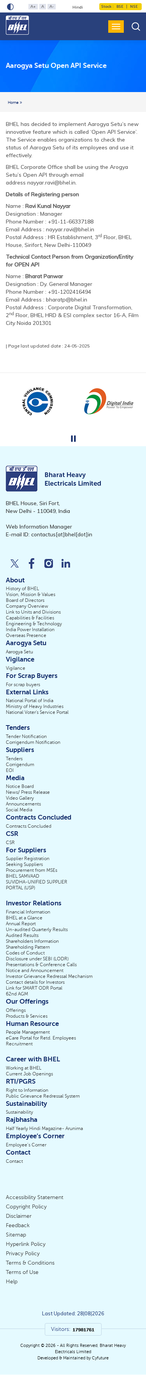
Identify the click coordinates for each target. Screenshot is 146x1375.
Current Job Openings (29, 1074)
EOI (10, 770)
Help (12, 1282)
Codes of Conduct (25, 953)
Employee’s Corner (26, 1145)
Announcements (23, 804)
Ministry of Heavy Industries (34, 706)
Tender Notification (26, 736)
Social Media (19, 810)
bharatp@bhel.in (66, 299)
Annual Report (21, 923)
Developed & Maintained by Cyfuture (73, 1358)
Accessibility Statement (34, 1197)
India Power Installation (30, 629)
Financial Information (28, 912)
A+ (33, 6)
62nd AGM (17, 994)
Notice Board (20, 786)
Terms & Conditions (30, 1263)
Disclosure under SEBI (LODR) (37, 959)
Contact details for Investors (35, 982)
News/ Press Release (28, 792)
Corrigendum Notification (33, 742)
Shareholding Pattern (28, 947)
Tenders (14, 758)
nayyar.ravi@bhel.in (51, 182)
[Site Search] (136, 26)
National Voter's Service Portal (37, 712)
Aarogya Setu (19, 652)
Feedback (18, 1225)
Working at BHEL (23, 1068)
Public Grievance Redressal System (43, 1096)
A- (51, 6)
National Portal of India (29, 700)
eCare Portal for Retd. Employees (41, 1038)
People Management (28, 1032)
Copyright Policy (26, 1207)
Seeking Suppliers (24, 864)
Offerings (16, 1010)
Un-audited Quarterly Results (37, 929)
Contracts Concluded (28, 826)
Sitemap (16, 1235)
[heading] (56, 66)
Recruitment (19, 1044)
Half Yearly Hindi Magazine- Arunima (44, 1128)
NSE (133, 6)
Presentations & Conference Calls (41, 964)
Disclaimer (19, 1216)
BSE (119, 6)
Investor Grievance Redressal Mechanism (49, 976)
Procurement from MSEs (31, 870)
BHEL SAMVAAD (22, 876)
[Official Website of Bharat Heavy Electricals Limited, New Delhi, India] (18, 25)
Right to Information (27, 1090)
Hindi (77, 7)
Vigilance (15, 668)
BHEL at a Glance (24, 918)
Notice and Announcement (34, 970)
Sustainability (19, 1112)
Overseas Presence (26, 635)
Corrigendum (20, 764)
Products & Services (26, 1016)
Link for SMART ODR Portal (34, 988)
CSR (10, 842)
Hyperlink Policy (26, 1244)
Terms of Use (22, 1272)
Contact (14, 1161)
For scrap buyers (23, 684)
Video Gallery (20, 798)
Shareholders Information (32, 941)
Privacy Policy (23, 1253)
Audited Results (22, 935)
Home (14, 102)
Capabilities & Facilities (30, 618)
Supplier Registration (27, 858)
